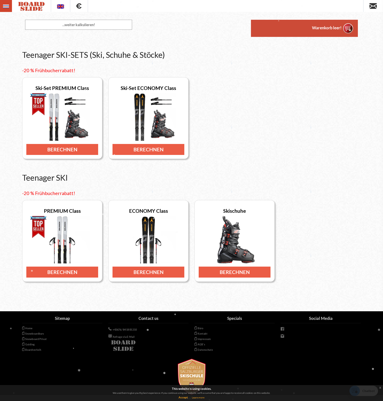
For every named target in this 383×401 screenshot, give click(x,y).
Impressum (204, 339)
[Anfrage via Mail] (373, 6)
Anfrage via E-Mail (123, 336)
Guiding (29, 344)
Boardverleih (32, 349)
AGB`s (201, 344)
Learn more (198, 397)
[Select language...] (60, 6)
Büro (200, 328)
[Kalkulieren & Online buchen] (79, 6)
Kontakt (202, 333)
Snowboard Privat (35, 339)
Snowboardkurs (34, 333)
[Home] (31, 6)
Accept (183, 397)
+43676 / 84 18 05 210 (124, 329)
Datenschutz (205, 349)
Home (28, 328)
